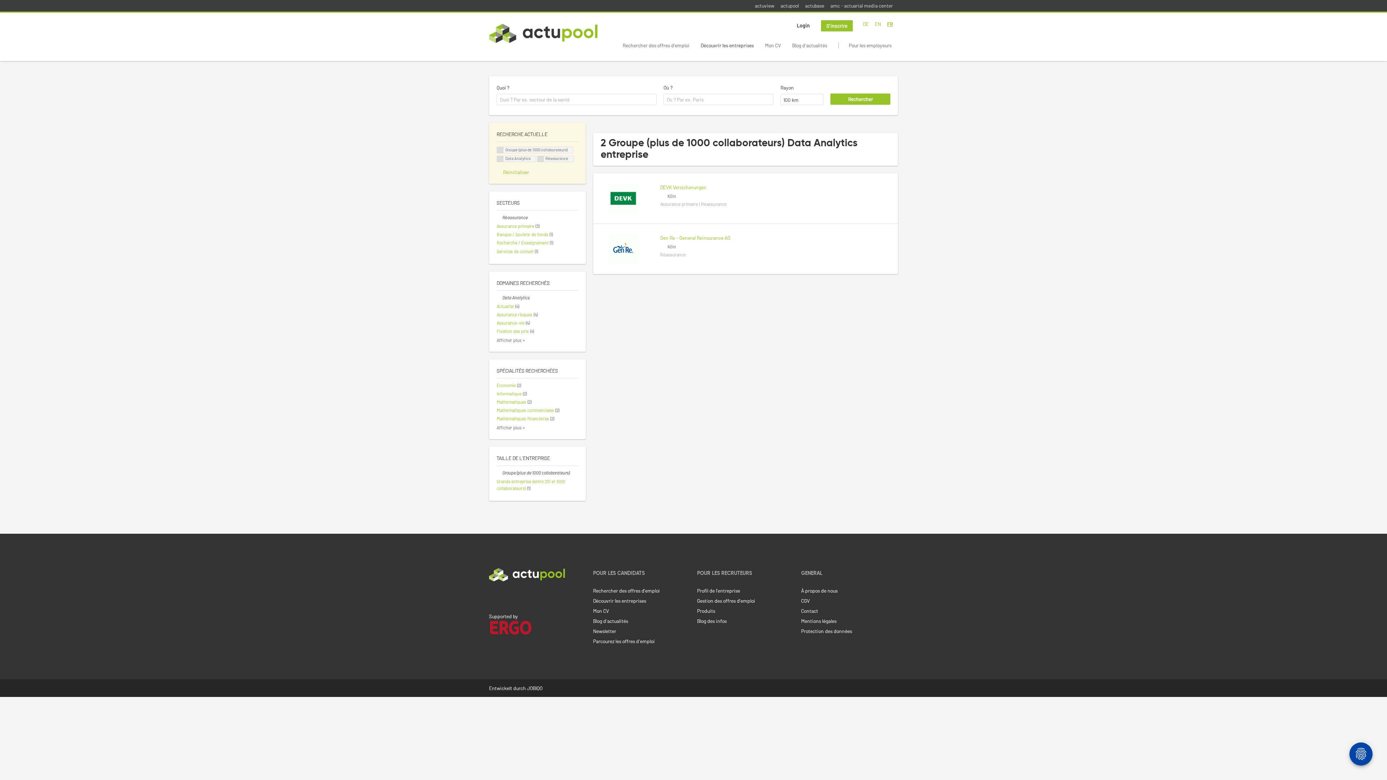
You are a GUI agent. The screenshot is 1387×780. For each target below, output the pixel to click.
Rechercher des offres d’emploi (656, 45)
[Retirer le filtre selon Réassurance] (499, 217)
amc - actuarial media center (861, 6)
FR (890, 24)
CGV (805, 601)
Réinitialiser (516, 172)
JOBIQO (535, 688)
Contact (809, 611)
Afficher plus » (511, 340)
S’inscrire (836, 26)
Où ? (668, 87)
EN (878, 24)
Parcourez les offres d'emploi (624, 641)
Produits (706, 611)
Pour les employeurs (870, 45)
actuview (764, 6)
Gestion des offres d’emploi (726, 601)
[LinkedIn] (493, 596)
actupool (790, 6)
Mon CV (773, 45)
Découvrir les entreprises (727, 45)
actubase (814, 6)
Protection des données (826, 631)
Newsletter (604, 631)
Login (803, 25)
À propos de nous (819, 591)
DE (866, 24)
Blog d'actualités (809, 45)
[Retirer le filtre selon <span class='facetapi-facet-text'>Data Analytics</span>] (500, 159)
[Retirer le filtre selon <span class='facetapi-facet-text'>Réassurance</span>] (540, 159)
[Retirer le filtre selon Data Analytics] (499, 297)
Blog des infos (712, 621)
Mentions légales (819, 621)
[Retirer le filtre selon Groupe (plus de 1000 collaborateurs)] (499, 473)
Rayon (787, 87)
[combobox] (577, 99)
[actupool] (543, 33)
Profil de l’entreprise (718, 591)
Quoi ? (503, 87)
